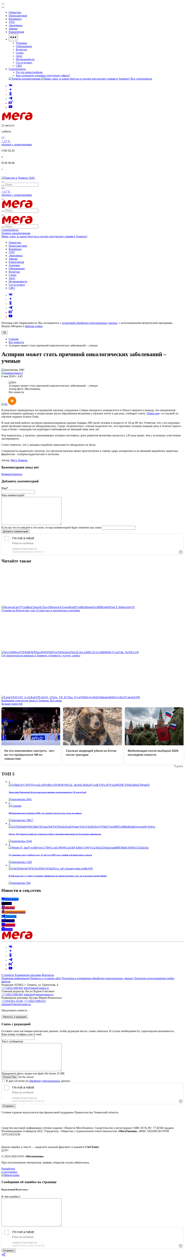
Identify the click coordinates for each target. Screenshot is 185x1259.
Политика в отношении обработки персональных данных (97, 978)
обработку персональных (44, 1080)
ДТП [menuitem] (12, 22)
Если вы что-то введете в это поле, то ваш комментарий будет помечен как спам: (51, 527)
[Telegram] (10, 98)
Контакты (48, 975)
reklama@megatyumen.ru (16, 1004)
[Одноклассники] (10, 94)
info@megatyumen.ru (36, 988)
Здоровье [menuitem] (21, 43)
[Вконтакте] (10, 85)
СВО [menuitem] (19, 65)
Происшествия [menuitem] (18, 15)
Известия (153, 413)
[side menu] (2, 7)
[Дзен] (10, 90)
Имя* (4, 488)
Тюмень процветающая (15, 233)
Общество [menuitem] (15, 12)
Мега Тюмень (19, 460)
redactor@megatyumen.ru (38, 994)
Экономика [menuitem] (16, 25)
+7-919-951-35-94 (12, 1001)
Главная (13, 338)
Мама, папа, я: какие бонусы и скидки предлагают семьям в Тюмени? (44, 236)
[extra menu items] (13, 37)
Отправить (8, 1106)
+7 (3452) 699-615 (35, 1001)
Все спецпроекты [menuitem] (141, 78)
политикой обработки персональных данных (89, 322)
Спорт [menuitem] (20, 52)
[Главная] (43, 119)
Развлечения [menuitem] (16, 31)
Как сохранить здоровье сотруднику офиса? (43, 75)
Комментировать (11, 474)
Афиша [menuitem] (13, 28)
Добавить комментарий (15, 531)
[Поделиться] (3, 1255)
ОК (4, 332)
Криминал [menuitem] (15, 18)
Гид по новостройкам (29, 72)
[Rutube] (11, 103)
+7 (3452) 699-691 (12, 988)
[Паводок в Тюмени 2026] (18, 177)
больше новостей (12, 703)
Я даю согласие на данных (37, 1080)
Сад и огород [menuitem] (24, 62)
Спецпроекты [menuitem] (17, 68)
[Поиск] (2, 182)
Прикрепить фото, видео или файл (32, 1073)
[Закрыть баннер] (2, 4)
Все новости (16, 342)
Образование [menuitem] (24, 46)
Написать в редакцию (15, 1016)
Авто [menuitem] (19, 55)
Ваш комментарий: (13, 495)
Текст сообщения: (12, 1041)
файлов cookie (33, 326)
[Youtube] (10, 107)
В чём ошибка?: (11, 1196)
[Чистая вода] (44, 177)
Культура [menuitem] (21, 49)
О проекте (8, 975)
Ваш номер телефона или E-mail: (21, 1034)
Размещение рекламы (28, 975)
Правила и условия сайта (45, 978)
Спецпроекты (9, 229)
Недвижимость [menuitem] (25, 59)
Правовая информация (15, 978)
